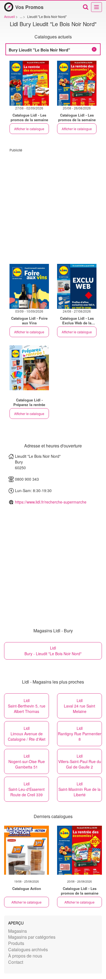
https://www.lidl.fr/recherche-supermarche (50, 502)
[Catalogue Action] (26, 850)
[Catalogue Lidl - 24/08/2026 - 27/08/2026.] (76, 286)
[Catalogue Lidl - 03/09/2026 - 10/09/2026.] (29, 286)
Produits (16, 943)
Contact (15, 962)
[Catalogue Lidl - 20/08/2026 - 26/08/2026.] (76, 83)
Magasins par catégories (31, 937)
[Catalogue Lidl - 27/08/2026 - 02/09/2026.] (29, 83)
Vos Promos (29, 7)
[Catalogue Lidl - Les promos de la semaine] (79, 850)
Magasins (17, 931)
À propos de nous (25, 956)
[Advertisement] (53, 205)
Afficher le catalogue (29, 128)
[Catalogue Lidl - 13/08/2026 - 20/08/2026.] (29, 367)
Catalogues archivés (28, 949)
